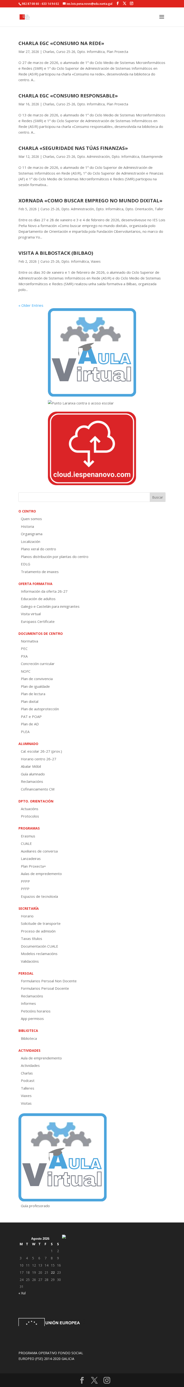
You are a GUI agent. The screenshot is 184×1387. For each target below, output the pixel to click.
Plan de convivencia (37, 678)
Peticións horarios (36, 1011)
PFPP (25, 881)
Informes (28, 1003)
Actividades (30, 1065)
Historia (27, 526)
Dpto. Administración (93, 156)
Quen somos (31, 518)
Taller (159, 209)
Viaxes (96, 261)
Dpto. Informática (91, 51)
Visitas (26, 1103)
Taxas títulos (31, 938)
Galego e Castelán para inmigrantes (50, 606)
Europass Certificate (38, 621)
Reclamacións (32, 781)
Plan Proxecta (117, 51)
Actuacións (29, 808)
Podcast (27, 1080)
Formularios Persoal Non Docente (49, 980)
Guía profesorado (35, 1205)
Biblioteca (29, 1038)
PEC (24, 648)
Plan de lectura (33, 693)
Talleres (27, 1088)
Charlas (48, 51)
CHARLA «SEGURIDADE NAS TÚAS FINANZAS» (73, 148)
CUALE (26, 843)
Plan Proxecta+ (33, 866)
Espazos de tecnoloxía (39, 896)
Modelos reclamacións (39, 953)
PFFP (25, 888)
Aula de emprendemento (41, 1058)
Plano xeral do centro (38, 548)
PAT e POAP (31, 716)
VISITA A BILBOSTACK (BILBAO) (55, 253)
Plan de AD (30, 724)
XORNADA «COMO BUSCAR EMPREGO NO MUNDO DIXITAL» (90, 200)
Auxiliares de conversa (39, 851)
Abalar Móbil (31, 766)
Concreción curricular (38, 663)
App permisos (32, 1018)
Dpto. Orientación (139, 209)
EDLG (25, 564)
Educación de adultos (38, 598)
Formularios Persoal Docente (45, 988)
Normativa (29, 641)
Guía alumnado (33, 774)
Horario (27, 916)
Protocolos (30, 816)
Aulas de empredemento (41, 873)
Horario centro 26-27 (38, 758)
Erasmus (28, 836)
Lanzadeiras (31, 858)
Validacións (30, 961)
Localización (30, 541)
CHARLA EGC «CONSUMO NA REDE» (61, 43)
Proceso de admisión (38, 931)
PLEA (25, 731)
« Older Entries (30, 305)
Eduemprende (152, 156)
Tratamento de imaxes (40, 571)
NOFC (25, 671)
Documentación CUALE (39, 946)
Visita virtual (31, 613)
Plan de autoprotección (40, 708)
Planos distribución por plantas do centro (54, 556)
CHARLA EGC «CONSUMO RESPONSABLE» (68, 95)
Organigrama (31, 533)
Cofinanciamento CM (37, 789)
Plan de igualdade (35, 686)
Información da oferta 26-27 (44, 591)
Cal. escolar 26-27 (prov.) (41, 751)
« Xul (22, 1293)
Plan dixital (29, 701)
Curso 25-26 (65, 51)
